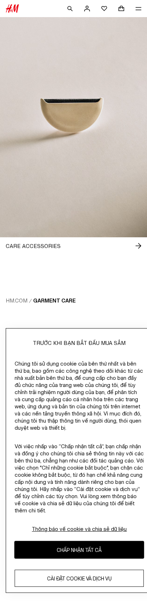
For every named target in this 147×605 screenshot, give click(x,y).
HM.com (16, 301)
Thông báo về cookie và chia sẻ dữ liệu (79, 529)
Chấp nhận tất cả (79, 550)
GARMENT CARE (54, 301)
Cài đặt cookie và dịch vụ (79, 578)
